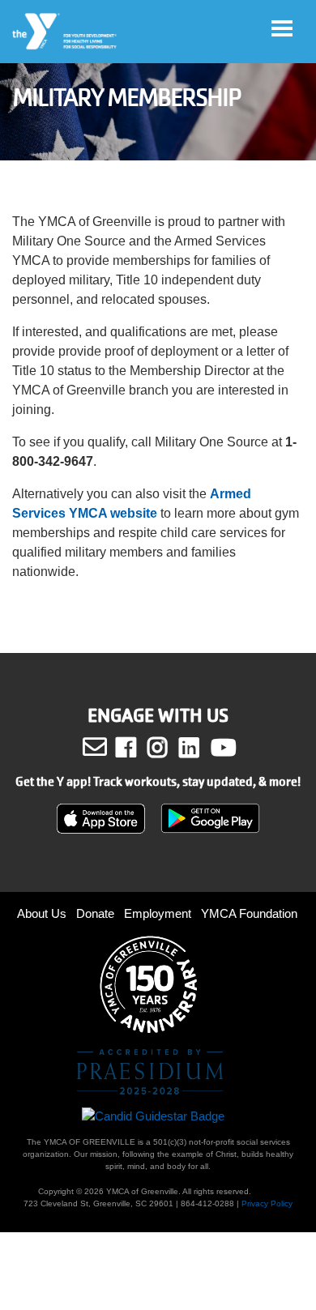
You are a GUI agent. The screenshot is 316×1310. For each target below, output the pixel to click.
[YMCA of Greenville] (65, 31)
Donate (95, 913)
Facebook (137, 747)
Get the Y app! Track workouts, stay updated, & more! (158, 782)
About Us (41, 913)
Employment (157, 913)
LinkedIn (200, 747)
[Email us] (95, 747)
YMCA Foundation (249, 913)
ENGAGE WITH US (158, 716)
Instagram (169, 747)
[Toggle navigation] (282, 28)
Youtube (222, 747)
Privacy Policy (267, 1203)
